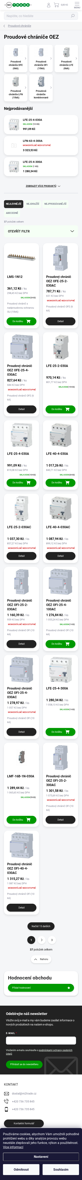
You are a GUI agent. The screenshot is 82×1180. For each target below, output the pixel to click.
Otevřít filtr (19, 231)
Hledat (72, 15)
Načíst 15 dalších (41, 926)
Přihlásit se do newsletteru (24, 1064)
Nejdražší (32, 204)
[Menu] (77, 5)
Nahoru (44, 959)
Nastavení (41, 1157)
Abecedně (12, 213)
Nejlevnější (13, 204)
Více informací (13, 1147)
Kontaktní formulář (24, 1123)
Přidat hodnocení (21, 987)
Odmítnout (21, 1169)
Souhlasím (60, 1169)
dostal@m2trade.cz (24, 1093)
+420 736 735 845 (23, 1101)
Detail (61, 321)
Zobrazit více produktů (41, 186)
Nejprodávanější (55, 204)
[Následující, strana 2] (42, 940)
